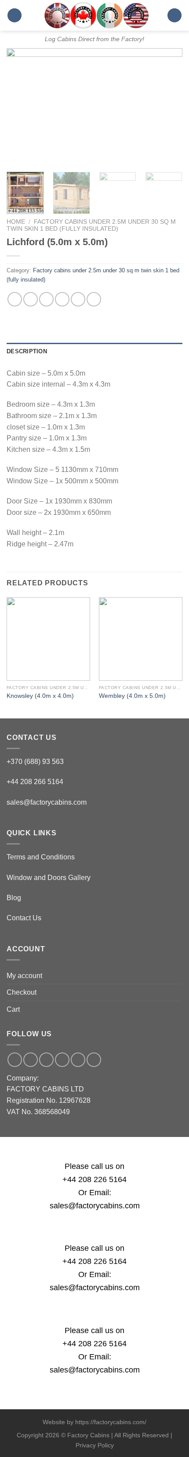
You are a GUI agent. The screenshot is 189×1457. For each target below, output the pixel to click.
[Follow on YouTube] (94, 1059)
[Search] (174, 15)
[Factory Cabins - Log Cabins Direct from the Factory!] (94, 15)
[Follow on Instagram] (30, 1059)
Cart (13, 1009)
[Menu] (14, 15)
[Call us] (62, 1059)
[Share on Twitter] (46, 299)
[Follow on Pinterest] (78, 1059)
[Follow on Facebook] (14, 1059)
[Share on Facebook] (30, 299)
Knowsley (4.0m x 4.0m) (40, 696)
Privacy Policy (95, 1445)
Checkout (21, 992)
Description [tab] (27, 351)
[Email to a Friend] (62, 299)
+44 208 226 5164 (94, 1179)
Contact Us (24, 918)
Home (16, 221)
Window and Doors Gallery (49, 877)
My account (24, 975)
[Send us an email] (46, 1059)
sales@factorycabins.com (47, 802)
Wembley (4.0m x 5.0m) (132, 696)
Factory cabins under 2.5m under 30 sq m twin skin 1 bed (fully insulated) (91, 225)
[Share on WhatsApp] (14, 299)
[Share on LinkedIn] (94, 299)
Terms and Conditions (41, 857)
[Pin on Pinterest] (78, 299)
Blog (14, 897)
